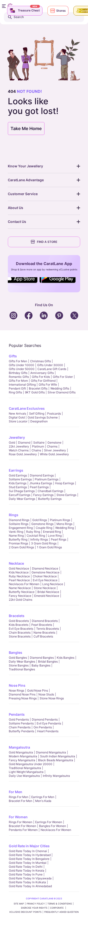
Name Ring (16, 535)
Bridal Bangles (48, 661)
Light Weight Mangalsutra (26, 772)
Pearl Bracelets (41, 625)
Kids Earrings (17, 483)
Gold (12, 442)
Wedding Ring (64, 528)
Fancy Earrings (43, 495)
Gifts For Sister (63, 377)
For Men (15, 792)
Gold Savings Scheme (43, 417)
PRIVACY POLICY (36, 903)
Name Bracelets (44, 632)
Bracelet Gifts (38, 388)
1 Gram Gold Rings (49, 547)
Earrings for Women (48, 822)
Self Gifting (36, 413)
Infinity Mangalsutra (56, 776)
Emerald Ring (52, 531)
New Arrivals (17, 413)
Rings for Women (20, 822)
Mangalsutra (19, 747)
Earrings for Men (42, 797)
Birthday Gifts (18, 373)
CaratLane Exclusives (27, 408)
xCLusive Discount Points (25, 912)
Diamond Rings (19, 520)
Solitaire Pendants (21, 723)
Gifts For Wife (48, 384)
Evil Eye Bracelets (21, 628)
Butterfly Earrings (50, 499)
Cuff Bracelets (43, 636)
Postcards (54, 413)
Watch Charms (19, 450)
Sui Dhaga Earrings (22, 491)
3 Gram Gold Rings (43, 543)
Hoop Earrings (64, 483)
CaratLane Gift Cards (51, 369)
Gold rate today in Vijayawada (30, 878)
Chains (36, 450)
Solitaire (38, 442)
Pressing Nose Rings (23, 698)
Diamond (24, 442)
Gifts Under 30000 (50, 365)
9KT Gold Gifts (35, 392)
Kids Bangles (65, 657)
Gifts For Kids (41, 377)
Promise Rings (18, 543)
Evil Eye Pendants (49, 723)
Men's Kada (43, 801)
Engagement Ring (21, 528)
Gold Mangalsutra (21, 752)
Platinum (38, 446)
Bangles (15, 652)
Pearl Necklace (19, 580)
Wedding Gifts (59, 388)
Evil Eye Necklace (45, 580)
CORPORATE (57, 907)
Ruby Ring (33, 531)
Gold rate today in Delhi (26, 866)
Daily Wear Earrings (22, 499)
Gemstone (54, 442)
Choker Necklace (45, 576)
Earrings (16, 470)
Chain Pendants (20, 727)
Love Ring (55, 535)
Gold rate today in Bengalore (29, 859)
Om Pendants (42, 727)
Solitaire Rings (18, 524)
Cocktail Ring (36, 535)
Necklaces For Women (24, 584)
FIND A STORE (47, 242)
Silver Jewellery (55, 450)
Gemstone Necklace (45, 572)
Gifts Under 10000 (21, 365)
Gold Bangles (18, 657)
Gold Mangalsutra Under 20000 (30, 764)
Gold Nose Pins (37, 690)
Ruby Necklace (19, 576)
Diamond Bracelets (45, 621)
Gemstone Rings (42, 524)
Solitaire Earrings (20, 479)
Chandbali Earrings (50, 491)
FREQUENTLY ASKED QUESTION (61, 912)
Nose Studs (46, 694)
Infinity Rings (39, 539)
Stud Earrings (18, 487)
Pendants (17, 714)
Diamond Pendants (45, 719)
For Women (18, 817)
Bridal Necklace (48, 592)
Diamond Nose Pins (22, 694)
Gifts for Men (18, 361)
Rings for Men (18, 797)
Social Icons (23, 283)
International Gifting (22, 384)
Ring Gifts (15, 392)
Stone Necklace (45, 588)
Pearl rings (58, 539)
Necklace (16, 563)
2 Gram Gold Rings (21, 547)
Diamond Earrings (42, 475)
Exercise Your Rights (34, 907)
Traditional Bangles (22, 669)
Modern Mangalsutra (23, 756)
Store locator (18, 421)
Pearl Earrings (39, 487)
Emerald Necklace (46, 596)
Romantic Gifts (19, 377)
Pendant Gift (17, 388)
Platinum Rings (60, 520)
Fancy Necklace (20, 596)
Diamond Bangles (42, 657)
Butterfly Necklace (21, 592)
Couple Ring (44, 528)
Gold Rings (39, 520)
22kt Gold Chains (20, 599)
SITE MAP (19, 903)
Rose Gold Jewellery (23, 454)
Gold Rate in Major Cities (29, 846)
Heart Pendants (47, 731)
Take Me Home (26, 128)
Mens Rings (64, 524)
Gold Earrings (18, 475)
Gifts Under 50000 (21, 369)
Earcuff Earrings (19, 495)
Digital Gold (17, 417)
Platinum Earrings (46, 479)
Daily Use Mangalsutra (24, 776)
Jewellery (17, 437)
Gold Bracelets (19, 621)
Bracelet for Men (20, 801)
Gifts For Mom (18, 380)
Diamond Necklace (45, 568)
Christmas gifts (40, 361)
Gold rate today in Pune (26, 874)
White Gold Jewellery (54, 454)
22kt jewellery (19, 446)
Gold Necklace (19, 568)
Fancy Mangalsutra (22, 760)
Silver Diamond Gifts (62, 392)
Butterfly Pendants (21, 731)
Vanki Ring (16, 531)
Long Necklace (52, 584)
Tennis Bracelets (47, 628)
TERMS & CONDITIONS (59, 903)
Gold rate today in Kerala (26, 870)
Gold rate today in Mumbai (27, 863)
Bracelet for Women (22, 826)
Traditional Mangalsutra (25, 768)
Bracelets (16, 616)
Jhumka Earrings (40, 483)
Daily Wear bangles (22, 661)
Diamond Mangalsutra (51, 752)
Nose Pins (17, 685)
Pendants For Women (23, 830)
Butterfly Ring (18, 539)
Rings (13, 515)
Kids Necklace (19, 572)
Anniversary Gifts (42, 373)
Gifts (13, 356)
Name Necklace (20, 588)
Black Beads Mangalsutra (55, 760)
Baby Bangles (41, 665)
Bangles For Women (52, 826)
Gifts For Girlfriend (43, 380)
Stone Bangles (19, 665)
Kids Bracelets (18, 625)
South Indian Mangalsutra (57, 756)
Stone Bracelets (20, 636)
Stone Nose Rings (52, 698)
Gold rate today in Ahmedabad (30, 886)
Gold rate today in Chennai (28, 851)
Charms (52, 446)
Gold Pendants (19, 719)
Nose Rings (16, 690)
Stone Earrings (66, 495)
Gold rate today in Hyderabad (30, 855)
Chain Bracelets (20, 632)
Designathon (39, 421)
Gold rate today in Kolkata (27, 882)
